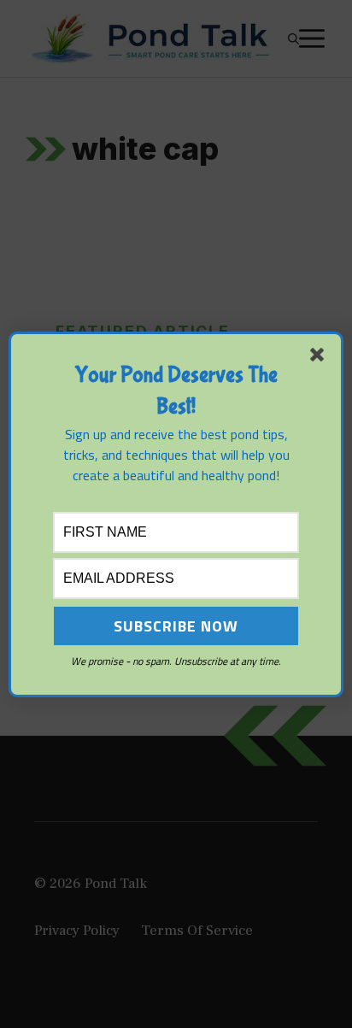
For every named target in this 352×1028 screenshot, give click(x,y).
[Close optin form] (320, 358)
